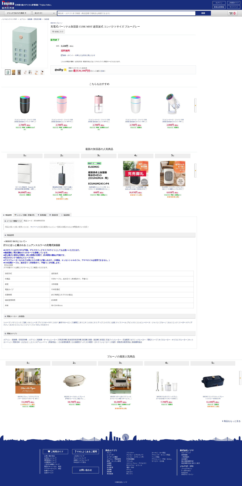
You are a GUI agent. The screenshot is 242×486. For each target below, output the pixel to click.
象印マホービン (65, 322)
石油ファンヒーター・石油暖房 (117, 340)
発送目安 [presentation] (55, 215)
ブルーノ (163, 322)
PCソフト (129, 474)
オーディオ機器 (112, 457)
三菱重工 (75, 322)
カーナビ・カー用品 (159, 453)
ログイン (219, 3)
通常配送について (50, 460)
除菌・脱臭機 (94, 340)
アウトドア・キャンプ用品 (161, 455)
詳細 (102, 71)
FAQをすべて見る (80, 462)
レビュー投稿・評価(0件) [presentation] (26, 215)
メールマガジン (186, 468)
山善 (113, 322)
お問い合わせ (85, 470)
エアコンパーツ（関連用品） (46, 342)
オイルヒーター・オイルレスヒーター (173, 340)
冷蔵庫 (109, 463)
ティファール (121, 322)
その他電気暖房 (64, 342)
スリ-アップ (98, 322)
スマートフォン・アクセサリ (136, 463)
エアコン (32, 340)
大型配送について (50, 462)
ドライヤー (130, 453)
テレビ (109, 453)
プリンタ (129, 461)
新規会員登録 (219, 7)
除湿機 (84, 340)
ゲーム (128, 469)
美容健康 (110, 474)
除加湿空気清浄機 (74, 340)
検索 (203, 13)
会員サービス (48, 473)
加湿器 (46, 19)
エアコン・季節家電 (114, 459)
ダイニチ (83, 322)
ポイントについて (80, 458)
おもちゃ (129, 471)
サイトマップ (186, 453)
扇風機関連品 (137, 342)
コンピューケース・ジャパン (148, 322)
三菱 (24, 322)
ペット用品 (155, 457)
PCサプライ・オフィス (134, 465)
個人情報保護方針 (187, 461)
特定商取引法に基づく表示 (190, 463)
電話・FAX (130, 467)
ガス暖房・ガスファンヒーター (97, 342)
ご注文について (79, 456)
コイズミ (107, 322)
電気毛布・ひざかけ (20, 342)
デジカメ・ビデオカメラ (134, 455)
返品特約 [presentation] (67, 215)
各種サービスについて (81, 460)
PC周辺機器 (130, 459)
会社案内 (184, 459)
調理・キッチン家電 (114, 461)
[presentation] (7, 215)
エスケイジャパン (16, 325)
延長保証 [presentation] (43, 215)
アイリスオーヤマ (45, 322)
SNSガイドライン (187, 474)
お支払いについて (50, 458)
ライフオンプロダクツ (40, 325)
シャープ (7, 322)
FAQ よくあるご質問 (87, 451)
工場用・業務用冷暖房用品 (120, 342)
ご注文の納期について (52, 464)
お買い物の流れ (49, 456)
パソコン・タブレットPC (135, 457)
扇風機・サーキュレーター (47, 340)
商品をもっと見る (232, 421)
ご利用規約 (185, 457)
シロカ (90, 322)
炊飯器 (109, 465)
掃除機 (109, 471)
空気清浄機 (62, 340)
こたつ (31, 342)
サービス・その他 (158, 461)
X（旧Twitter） (186, 470)
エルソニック (173, 322)
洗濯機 (109, 469)
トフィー (27, 325)
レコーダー (111, 455)
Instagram (184, 472)
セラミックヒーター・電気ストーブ (144, 340)
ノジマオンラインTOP (9, 19)
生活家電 (110, 467)
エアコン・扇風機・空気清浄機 (30, 19)
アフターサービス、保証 (52, 468)
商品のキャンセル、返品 (52, 466)
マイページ (234, 7)
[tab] (7, 215)
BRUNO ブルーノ (56, 23)
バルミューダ (32, 322)
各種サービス (48, 470)
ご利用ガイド (234, 3)
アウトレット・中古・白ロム (162, 459)
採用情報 (184, 455)
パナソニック (16, 322)
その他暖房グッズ (78, 342)
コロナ (55, 322)
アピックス (131, 322)
